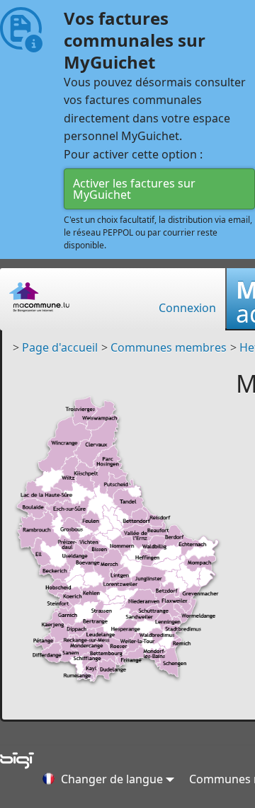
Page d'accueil (60, 347)
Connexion (187, 308)
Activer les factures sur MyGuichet (134, 188)
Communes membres (168, 347)
